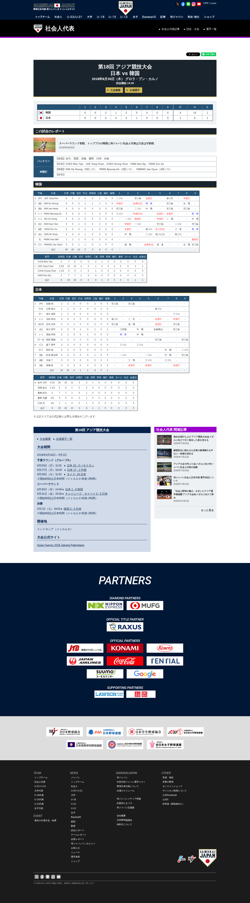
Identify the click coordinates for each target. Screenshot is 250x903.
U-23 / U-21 (40, 786)
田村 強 (49, 350)
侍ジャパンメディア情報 (129, 798)
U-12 (73, 808)
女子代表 (38, 808)
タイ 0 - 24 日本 (76, 474)
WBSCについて (124, 824)
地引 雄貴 (50, 314)
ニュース (75, 852)
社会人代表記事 (171, 29)
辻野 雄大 (50, 309)
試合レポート (77, 830)
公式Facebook (170, 795)
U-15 (73, 804)
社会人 (74, 786)
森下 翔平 (50, 345)
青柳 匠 (49, 365)
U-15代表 (39, 799)
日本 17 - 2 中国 (76, 469)
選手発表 (75, 856)
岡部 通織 (50, 339)
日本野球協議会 (124, 820)
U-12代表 (39, 804)
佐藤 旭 (49, 303)
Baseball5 (76, 817)
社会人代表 (59, 28)
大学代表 (38, 790)
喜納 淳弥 (50, 334)
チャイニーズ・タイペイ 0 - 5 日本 (86, 493)
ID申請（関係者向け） (173, 804)
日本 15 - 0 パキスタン (80, 465)
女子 (73, 812)
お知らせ (75, 848)
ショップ (75, 861)
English (213, 3)
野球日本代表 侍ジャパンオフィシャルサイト (55, 6)
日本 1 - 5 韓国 (74, 489)
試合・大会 (192, 29)
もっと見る (207, 510)
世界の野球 (168, 782)
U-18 (73, 799)
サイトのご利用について (175, 790)
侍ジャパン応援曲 (125, 807)
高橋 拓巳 (42, 393)
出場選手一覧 (64, 438)
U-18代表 (39, 795)
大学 (73, 795)
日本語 (205, 3)
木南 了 (49, 360)
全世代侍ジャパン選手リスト (131, 782)
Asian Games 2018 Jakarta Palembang (60, 545)
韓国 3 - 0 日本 (72, 508)
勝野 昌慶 (42, 398)
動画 (73, 826)
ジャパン (75, 777)
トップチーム (41, 777)
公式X (165, 799)
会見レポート (77, 839)
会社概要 (121, 815)
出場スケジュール (125, 790)
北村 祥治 (50, 319)
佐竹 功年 (42, 382)
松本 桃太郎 (52, 355)
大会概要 (115, 90)
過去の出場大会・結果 (45, 820)
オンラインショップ (172, 786)
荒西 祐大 (42, 387)
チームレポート (78, 834)
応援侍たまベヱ (124, 803)
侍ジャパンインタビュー (83, 843)
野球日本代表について (128, 786)
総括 (73, 821)
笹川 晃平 (50, 329)
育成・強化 (168, 777)
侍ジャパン (122, 777)
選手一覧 (211, 29)
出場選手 (135, 90)
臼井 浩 (41, 403)
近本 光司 (50, 324)
